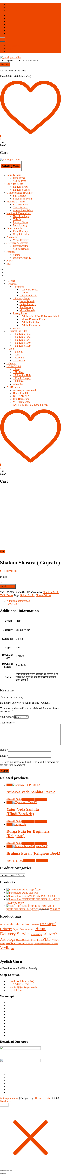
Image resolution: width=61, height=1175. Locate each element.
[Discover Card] (8, 1017)
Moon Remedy (27, 310)
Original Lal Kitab (17, 331)
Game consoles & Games (20, 192)
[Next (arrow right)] (4, 1173)
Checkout (20, 360)
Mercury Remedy (22, 257)
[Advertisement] (30, 517)
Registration (13, 51)
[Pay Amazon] (8, 1029)
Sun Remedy (19, 195)
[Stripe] (8, 1020)
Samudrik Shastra (40, 944)
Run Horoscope (21, 399)
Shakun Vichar (43, 595)
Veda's (24, 292)
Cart (17, 354)
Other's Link (14, 366)
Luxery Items (20, 313)
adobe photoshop (23, 924)
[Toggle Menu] (1, 275)
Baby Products (14, 228)
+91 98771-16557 (19, 10)
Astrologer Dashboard (24, 390)
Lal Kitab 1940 (23, 342)
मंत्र (12, 949)
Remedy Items (14, 175)
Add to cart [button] (28, 799)
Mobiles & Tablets (16, 201)
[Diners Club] (8, 1014)
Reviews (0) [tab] (13, 603)
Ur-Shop (19, 372)
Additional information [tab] (18, 600)
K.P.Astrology (20, 204)
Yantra (16, 254)
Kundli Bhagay (23, 378)
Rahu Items (19, 178)
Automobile (13, 237)
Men (9, 263)
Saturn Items (19, 180)
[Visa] (8, 1008)
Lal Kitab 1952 (23, 334)
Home (11, 280)
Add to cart (7, 586)
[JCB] (8, 1023)
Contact (12, 363)
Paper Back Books (22, 198)
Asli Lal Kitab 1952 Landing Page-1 (32, 404)
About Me (18, 384)
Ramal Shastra (20, 245)
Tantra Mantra (20, 207)
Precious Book (29, 295)
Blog (17, 369)
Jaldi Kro (19, 381)
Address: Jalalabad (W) (22, 981)
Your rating (7, 716)
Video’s (17, 219)
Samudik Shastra (25, 943)
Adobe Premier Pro (31, 325)
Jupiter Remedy (28, 304)
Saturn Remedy (21, 248)
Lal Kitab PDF (20, 186)
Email (4, 755)
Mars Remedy (20, 225)
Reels (13, 943)
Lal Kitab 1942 (23, 336)
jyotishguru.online (9, 1098)
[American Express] (8, 1002)
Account (19, 357)
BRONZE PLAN (22, 396)
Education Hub (23, 375)
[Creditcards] (8, 1032)
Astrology (35, 924)
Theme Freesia (42, 1098)
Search (5, 64)
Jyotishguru (16, 990)
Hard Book (30, 929)
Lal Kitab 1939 (23, 345)
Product (12, 283)
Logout (18, 351)
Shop (11, 348)
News (10, 260)
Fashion (11, 251)
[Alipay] (8, 1035)
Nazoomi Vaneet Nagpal (22, 7)
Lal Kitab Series (15, 183)
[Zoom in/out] (1, 1170)
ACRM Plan (4, 924)
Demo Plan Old (21, 393)
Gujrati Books (27, 595)
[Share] (8, 1170)
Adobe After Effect (23, 210)
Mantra (19, 940)
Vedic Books (6, 595)
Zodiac (16, 328)
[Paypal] (8, 1011)
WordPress (5, 1101)
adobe (12, 924)
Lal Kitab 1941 (23, 339)
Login (10, 48)
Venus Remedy (21, 240)
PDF (46, 939)
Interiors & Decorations (19, 213)
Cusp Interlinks (21, 234)
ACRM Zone (13, 387)
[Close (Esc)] (11, 1170)
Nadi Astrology (21, 216)
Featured (19, 286)
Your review (7, 722)
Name (4, 749)
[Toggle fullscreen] (4, 1170)
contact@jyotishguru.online (24, 4)
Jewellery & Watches (17, 243)
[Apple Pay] (8, 1026)
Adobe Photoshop (30, 322)
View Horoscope (21, 401)
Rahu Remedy (20, 231)
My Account (13, 45)
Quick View (40, 799)
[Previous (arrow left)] (1, 1173)
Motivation (26, 940)
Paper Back (36, 940)
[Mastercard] (8, 1005)
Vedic (5, 947)
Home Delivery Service (23, 931)
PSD (8, 943)
